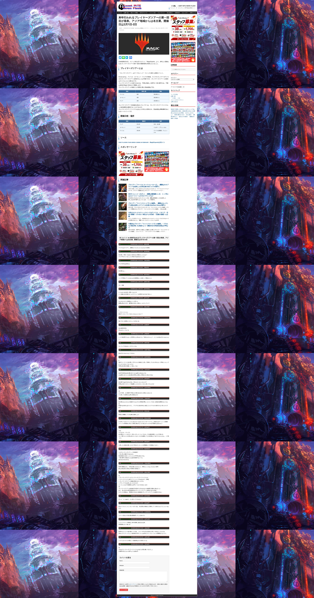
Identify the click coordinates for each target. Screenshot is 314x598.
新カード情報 (134, 12)
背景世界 (177, 12)
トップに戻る (174, 94)
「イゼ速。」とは (175, 98)
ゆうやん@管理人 (139, 28)
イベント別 (152, 12)
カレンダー (185, 12)
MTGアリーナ (143, 12)
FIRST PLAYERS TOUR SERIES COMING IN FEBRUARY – (142, 142)
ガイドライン (133, 584)
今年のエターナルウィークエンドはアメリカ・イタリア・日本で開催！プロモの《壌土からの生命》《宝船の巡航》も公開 (148, 214)
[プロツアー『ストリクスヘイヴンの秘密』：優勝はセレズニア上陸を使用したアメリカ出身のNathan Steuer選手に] (123, 209)
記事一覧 (126, 12)
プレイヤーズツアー (160, 28)
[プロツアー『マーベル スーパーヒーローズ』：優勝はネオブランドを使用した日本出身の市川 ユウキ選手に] (123, 191)
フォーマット (161, 12)
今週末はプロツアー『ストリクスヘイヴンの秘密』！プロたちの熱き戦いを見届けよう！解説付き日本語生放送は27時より (148, 225)
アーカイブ (174, 87)
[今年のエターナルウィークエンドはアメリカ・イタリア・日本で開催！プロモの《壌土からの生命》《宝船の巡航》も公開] (123, 218)
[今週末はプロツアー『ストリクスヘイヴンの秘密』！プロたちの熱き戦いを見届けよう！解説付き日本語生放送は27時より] (123, 230)
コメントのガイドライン (177, 100)
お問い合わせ (174, 101)
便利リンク (193, 12)
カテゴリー (174, 77)
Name (121, 560)
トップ (120, 12)
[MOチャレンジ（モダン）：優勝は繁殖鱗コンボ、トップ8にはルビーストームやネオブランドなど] (123, 200)
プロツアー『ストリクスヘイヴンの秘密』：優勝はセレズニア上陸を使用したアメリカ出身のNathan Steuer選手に (148, 204)
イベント (153, 28)
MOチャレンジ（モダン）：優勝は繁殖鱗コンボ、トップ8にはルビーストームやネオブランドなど (148, 195)
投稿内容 (121, 570)
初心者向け (170, 12)
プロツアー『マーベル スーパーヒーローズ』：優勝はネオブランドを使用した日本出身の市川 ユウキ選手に (148, 185)
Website (121, 565)
